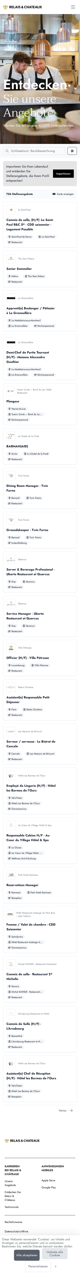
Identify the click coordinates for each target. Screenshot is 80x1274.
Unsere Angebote (10, 1183)
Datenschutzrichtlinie (16, 1231)
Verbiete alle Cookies (54, 1253)
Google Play (49, 1187)
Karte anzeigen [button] (65, 194)
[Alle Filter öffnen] (72, 151)
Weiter (63, 1111)
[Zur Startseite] (22, 7)
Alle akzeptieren (26, 1255)
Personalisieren (38, 1266)
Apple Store (48, 1180)
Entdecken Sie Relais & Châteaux (13, 1196)
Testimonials (12, 1207)
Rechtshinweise (13, 1222)
